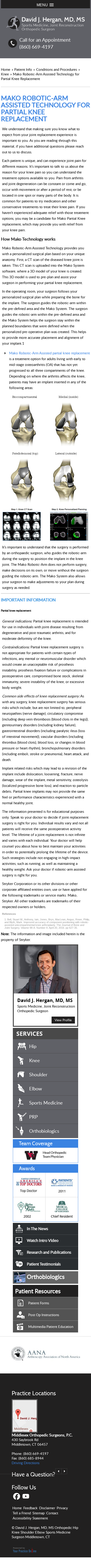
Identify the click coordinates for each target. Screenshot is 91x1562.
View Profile (63, 1020)
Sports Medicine (46, 1102)
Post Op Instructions (43, 1314)
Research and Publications (49, 1252)
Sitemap (38, 1513)
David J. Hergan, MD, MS (45, 1000)
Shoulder (38, 1074)
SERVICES (29, 1034)
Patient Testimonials (44, 1264)
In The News (37, 1228)
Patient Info (23, 69)
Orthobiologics (44, 1131)
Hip (32, 1046)
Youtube (26, 1496)
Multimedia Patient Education (50, 1326)
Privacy (62, 1507)
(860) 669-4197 (36, 46)
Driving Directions (25, 1462)
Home (5, 69)
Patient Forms (38, 1303)
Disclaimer (47, 1507)
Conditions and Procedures (57, 69)
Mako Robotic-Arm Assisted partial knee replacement (49, 353)
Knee (5, 74)
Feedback (30, 1507)
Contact (52, 1513)
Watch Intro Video (43, 1240)
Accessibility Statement (30, 1518)
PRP (33, 1117)
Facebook (16, 1496)
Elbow (35, 1088)
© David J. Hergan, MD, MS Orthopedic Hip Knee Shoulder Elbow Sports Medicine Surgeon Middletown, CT (45, 1532)
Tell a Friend (22, 1513)
